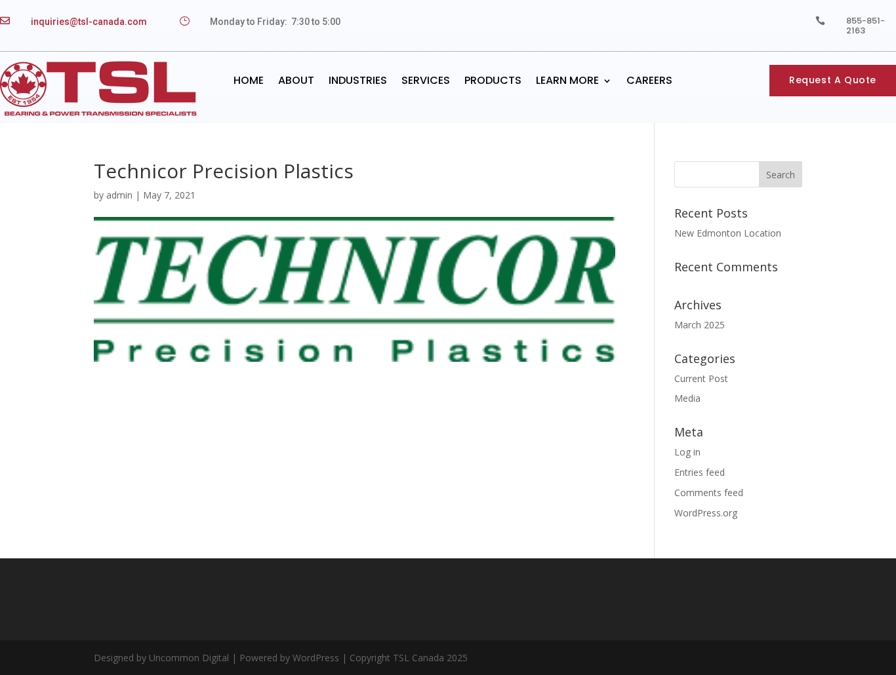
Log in (687, 452)
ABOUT (296, 80)
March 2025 (699, 324)
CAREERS (649, 80)
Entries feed (699, 472)
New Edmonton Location (727, 233)
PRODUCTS (492, 80)
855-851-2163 (865, 25)
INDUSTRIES (358, 80)
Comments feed (708, 492)
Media (687, 398)
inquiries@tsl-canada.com (89, 21)
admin (119, 195)
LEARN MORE (567, 80)
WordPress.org (705, 513)
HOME (249, 80)
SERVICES (425, 80)
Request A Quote (832, 80)
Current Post (701, 378)
